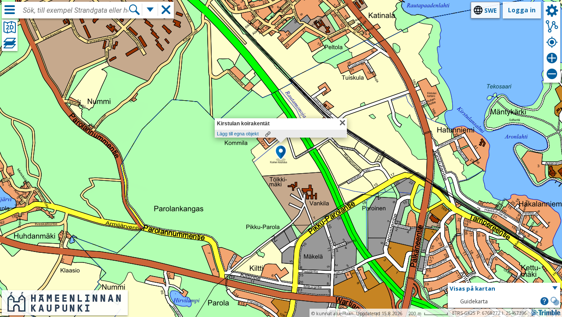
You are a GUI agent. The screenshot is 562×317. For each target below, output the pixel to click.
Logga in (522, 10)
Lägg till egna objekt (238, 133)
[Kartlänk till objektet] (267, 134)
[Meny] (10, 10)
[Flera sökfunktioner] (150, 10)
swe (490, 10)
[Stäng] (342, 123)
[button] (281, 153)
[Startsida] (65, 309)
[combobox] (75, 10)
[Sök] (134, 10)
